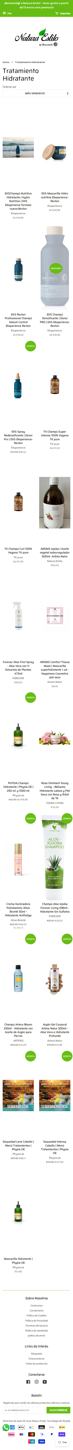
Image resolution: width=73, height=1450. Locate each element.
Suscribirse (58, 1410)
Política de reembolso (36, 1331)
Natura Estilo (39, 1421)
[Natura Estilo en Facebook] (28, 1383)
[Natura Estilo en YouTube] (45, 1383)
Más (9, 14)
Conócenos (36, 1306)
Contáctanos (36, 1311)
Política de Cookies (36, 1316)
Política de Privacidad (36, 1321)
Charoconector (37, 1359)
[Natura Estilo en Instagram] (36, 1383)
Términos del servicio (36, 1326)
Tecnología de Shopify (58, 1421)
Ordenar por (9, 87)
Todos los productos (36, 1364)
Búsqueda (36, 1354)
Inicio (6, 62)
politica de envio (36, 1336)
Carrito (65, 13)
